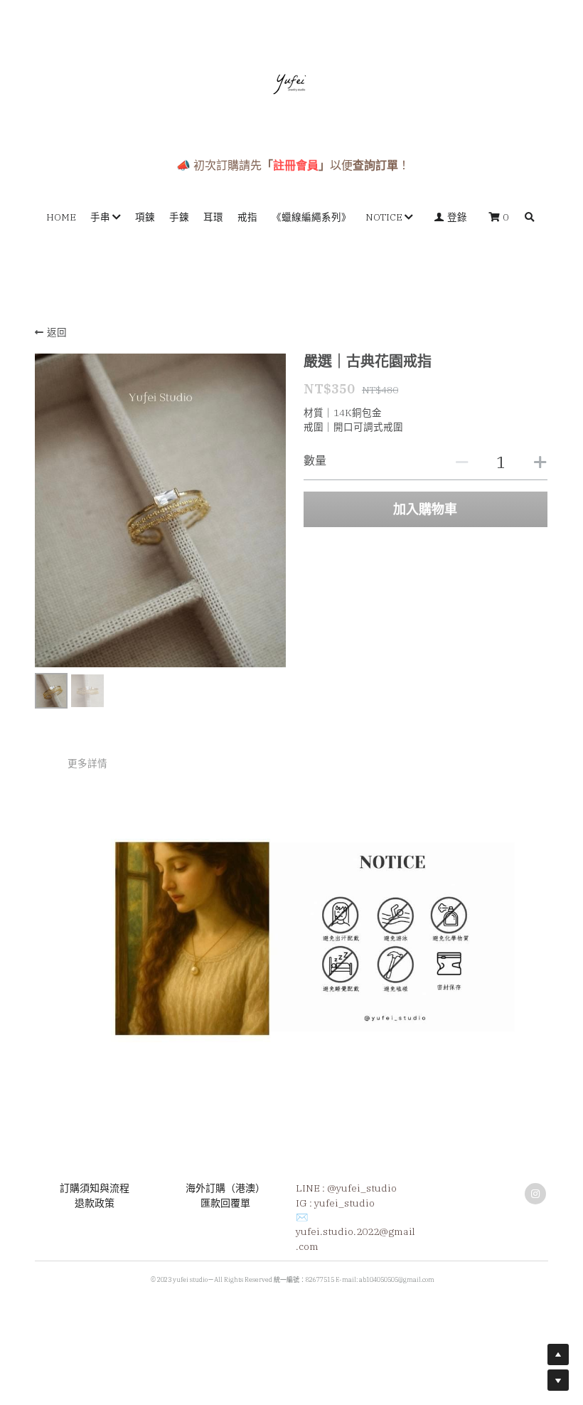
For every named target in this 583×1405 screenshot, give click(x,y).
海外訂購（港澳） (225, 1188)
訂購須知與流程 (94, 1188)
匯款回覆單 (225, 1203)
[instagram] (535, 1193)
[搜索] (530, 217)
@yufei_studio (362, 1188)
